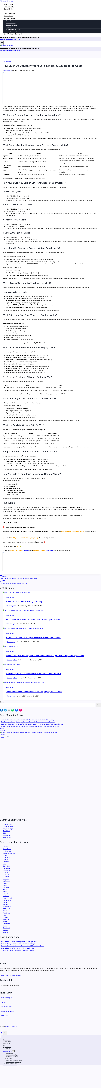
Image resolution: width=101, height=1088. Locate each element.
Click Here (25, 550)
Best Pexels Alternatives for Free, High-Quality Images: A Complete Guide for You (33, 726)
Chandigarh (6, 857)
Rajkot (5, 921)
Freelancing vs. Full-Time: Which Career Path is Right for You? (33, 673)
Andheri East (7, 851)
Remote (5, 847)
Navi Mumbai (7, 906)
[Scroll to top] (1, 1033)
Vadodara (6, 932)
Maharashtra (7, 900)
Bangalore (6, 853)
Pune (4, 915)
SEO (5, 11)
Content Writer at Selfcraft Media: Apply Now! (14, 582)
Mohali (5, 902)
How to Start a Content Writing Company (24, 601)
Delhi (4, 864)
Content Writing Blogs (11, 23)
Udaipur (5, 930)
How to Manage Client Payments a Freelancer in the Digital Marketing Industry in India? (45, 655)
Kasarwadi (6, 887)
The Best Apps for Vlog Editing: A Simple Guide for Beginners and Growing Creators (28, 722)
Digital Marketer (9, 13)
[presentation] (52, 592)
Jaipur (5, 885)
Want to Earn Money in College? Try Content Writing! (17, 950)
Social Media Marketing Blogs (13, 29)
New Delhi (6, 908)
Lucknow (6, 896)
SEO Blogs (8, 27)
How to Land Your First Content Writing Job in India (17, 948)
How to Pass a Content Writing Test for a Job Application (19, 941)
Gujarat (5, 872)
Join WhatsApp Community (13, 34)
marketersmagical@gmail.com (10, 39)
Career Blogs (8, 16)
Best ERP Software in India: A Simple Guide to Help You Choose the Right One (32, 732)
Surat (5, 926)
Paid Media (6, 831)
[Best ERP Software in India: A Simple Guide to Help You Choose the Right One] (3, 735)
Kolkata (5, 894)
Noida (5, 911)
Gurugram (6, 876)
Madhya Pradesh (8, 898)
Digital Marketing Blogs (11, 25)
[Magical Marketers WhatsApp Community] (42, 571)
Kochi (5, 891)
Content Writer (9, 7)
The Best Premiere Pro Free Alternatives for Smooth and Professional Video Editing (27, 720)
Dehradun (6, 862)
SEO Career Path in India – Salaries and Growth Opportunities (33, 619)
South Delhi (6, 924)
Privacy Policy (4, 975)
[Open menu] (2, 43)
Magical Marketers (11, 1026)
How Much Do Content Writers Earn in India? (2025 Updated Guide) (22, 946)
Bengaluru (13, 853)
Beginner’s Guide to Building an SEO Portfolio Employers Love (33, 637)
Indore (5, 883)
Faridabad (6, 868)
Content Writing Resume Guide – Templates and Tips (18, 944)
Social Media (8, 9)
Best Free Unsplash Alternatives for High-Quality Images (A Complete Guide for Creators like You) (32, 724)
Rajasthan (6, 919)
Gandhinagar (7, 870)
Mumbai (5, 904)
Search (2, 702)
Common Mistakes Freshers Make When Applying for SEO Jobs (34, 692)
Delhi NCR (6, 866)
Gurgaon (6, 874)
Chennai (5, 859)
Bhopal (5, 855)
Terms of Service (15, 975)
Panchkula (6, 913)
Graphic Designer (8, 829)
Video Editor (7, 837)
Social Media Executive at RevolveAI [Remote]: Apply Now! (18, 577)
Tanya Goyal (8, 70)
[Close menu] (0, 1036)
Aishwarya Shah (12, 606)
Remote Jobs (8, 4)
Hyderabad (6, 881)
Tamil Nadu (6, 928)
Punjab (5, 917)
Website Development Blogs (12, 31)
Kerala (5, 889)
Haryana (6, 879)
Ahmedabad (7, 849)
